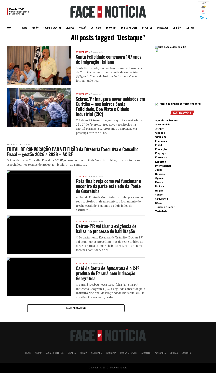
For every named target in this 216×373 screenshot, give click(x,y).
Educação (161, 149)
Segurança (161, 198)
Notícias (160, 174)
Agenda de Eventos (166, 120)
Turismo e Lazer (129, 27)
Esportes (147, 27)
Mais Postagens (76, 308)
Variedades (162, 27)
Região (35, 27)
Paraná (82, 27)
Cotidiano (96, 27)
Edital (158, 145)
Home (24, 27)
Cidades (70, 27)
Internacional (163, 165)
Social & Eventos (52, 27)
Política (159, 186)
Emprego (160, 153)
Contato (189, 27)
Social (158, 203)
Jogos (159, 170)
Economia (111, 27)
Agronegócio (162, 124)
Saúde (159, 194)
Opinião (177, 27)
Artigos (159, 128)
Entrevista (161, 157)
